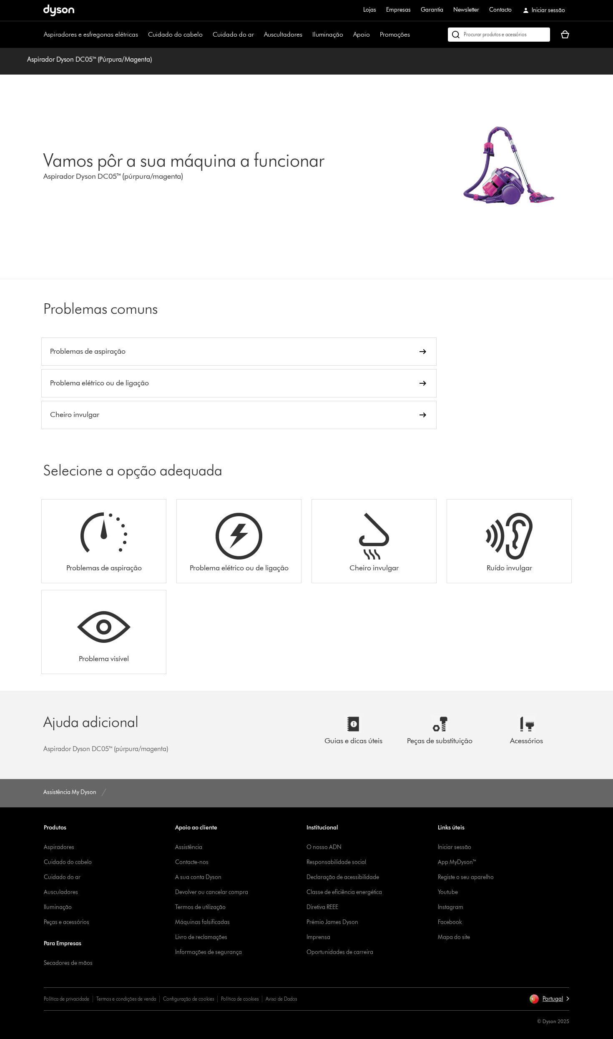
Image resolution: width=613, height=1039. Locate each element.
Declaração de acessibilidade (342, 877)
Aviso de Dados (281, 999)
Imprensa (318, 937)
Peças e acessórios (66, 922)
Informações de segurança (208, 952)
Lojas (369, 9)
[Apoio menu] (374, 34)
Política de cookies (240, 999)
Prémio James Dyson (332, 922)
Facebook (450, 922)
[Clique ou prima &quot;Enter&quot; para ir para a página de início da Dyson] (58, 10)
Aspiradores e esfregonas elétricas (91, 34)
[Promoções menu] (414, 34)
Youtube (448, 892)
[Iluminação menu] (347, 34)
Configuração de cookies (188, 999)
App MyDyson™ (457, 862)
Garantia (432, 9)
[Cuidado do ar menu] (258, 34)
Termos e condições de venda (126, 999)
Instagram (450, 907)
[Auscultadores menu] (306, 34)
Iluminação (327, 34)
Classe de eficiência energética (344, 892)
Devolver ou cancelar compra (211, 892)
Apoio (361, 34)
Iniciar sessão (454, 847)
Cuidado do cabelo (175, 34)
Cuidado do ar (233, 34)
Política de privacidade (66, 999)
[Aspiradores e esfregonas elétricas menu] (142, 34)
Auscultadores (283, 34)
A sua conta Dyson (198, 877)
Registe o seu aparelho (466, 877)
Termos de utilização (200, 907)
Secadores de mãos (68, 963)
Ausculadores (61, 892)
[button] (549, 999)
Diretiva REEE (322, 907)
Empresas (398, 9)
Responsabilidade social (336, 862)
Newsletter (466, 9)
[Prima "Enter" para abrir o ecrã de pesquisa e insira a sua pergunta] (499, 34)
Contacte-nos (192, 862)
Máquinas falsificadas (202, 922)
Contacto (500, 9)
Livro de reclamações (201, 937)
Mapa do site (454, 937)
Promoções (395, 34)
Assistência (188, 847)
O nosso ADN (324, 847)
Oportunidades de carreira (339, 952)
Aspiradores (59, 847)
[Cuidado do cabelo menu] (207, 34)
